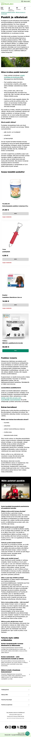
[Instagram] (10, 727)
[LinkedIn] (21, 727)
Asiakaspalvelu (5, 689)
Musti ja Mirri (4, 694)
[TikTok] (24, 727)
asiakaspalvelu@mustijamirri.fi (15, 714)
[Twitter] (18, 727)
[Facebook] (6, 727)
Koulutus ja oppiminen (6, 704)
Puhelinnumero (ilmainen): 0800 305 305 (15, 716)
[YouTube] (14, 727)
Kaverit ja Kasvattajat (6, 699)
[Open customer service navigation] (27, 733)
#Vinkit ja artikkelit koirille (8, 12)
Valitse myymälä (27, 1)
